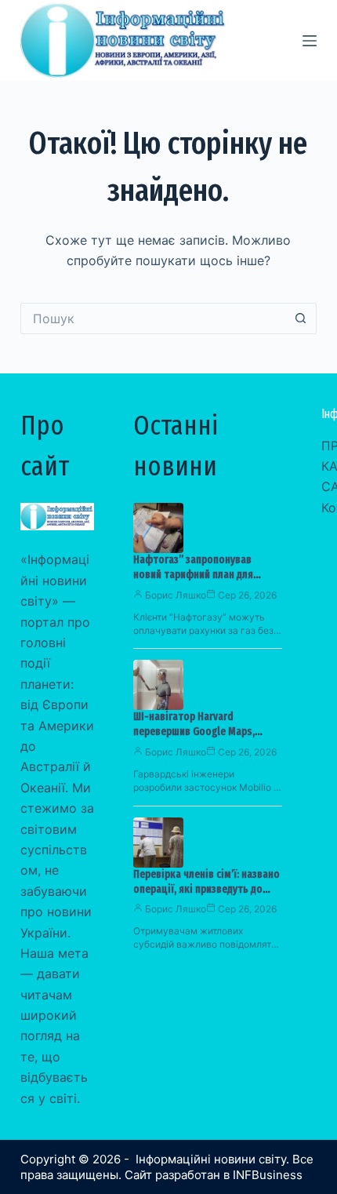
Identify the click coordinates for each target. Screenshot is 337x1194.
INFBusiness (268, 1174)
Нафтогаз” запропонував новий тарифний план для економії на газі (193, 574)
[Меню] (310, 41)
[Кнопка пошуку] (301, 318)
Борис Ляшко (175, 595)
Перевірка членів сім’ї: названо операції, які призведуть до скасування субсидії (206, 889)
